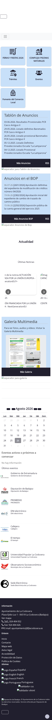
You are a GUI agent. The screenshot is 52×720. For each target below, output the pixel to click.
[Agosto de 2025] (9, 408)
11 (11, 430)
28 (31, 440)
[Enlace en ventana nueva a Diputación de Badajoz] (11, 699)
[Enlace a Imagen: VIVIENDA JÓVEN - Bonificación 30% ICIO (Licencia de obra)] (33, 344)
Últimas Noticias (26, 262)
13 (24, 430)
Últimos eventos (10, 468)
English (20, 674)
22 (37, 435)
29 (37, 440)
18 (11, 435)
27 (24, 440)
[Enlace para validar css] (26, 686)
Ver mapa (6, 618)
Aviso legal (7, 650)
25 (11, 440)
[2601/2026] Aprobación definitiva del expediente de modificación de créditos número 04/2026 (25, 188)
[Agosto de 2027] (36, 408)
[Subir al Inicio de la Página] (47, 716)
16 (44, 430)
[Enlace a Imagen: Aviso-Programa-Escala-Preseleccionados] (17, 344)
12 (18, 430)
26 (18, 440)
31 (5, 445)
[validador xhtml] (26, 690)
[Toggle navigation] (5, 36)
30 (44, 440)
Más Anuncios (24, 163)
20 (24, 435)
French (20, 678)
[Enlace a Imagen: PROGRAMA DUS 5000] (33, 357)
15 (37, 430)
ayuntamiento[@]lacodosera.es (27, 628)
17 (5, 435)
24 (5, 440)
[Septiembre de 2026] (39, 408)
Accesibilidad (8, 653)
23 (44, 435)
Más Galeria (26, 371)
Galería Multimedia (20, 321)
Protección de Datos (12, 657)
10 (5, 430)
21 (31, 435)
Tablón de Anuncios (21, 115)
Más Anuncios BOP (23, 218)
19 (18, 435)
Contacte (6, 642)
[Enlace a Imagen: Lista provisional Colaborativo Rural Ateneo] (17, 357)
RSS (47, 163)
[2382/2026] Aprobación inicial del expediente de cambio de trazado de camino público (25, 198)
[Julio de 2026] (14, 408)
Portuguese (27, 682)
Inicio (4, 638)
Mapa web (7, 646)
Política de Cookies (11, 661)
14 (31, 430)
